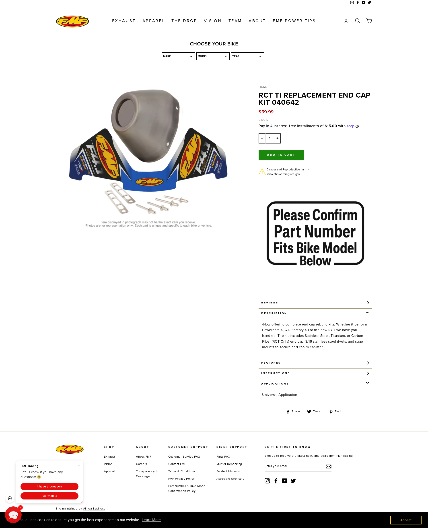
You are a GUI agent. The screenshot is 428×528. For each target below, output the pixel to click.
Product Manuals (228, 471)
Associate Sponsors (230, 479)
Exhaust (124, 20)
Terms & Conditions (181, 471)
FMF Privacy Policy (181, 479)
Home (263, 87)
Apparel (153, 20)
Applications (275, 383)
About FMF (143, 456)
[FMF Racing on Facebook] (276, 480)
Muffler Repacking (229, 464)
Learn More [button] (151, 520)
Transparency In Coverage (147, 474)
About (257, 20)
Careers (141, 464)
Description (274, 313)
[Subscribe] (328, 466)
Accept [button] (406, 520)
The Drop (184, 20)
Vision (213, 20)
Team (235, 20)
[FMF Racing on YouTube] (284, 480)
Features (271, 362)
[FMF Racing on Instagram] (267, 480)
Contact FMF (177, 464)
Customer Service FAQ (184, 456)
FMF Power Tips (294, 20)
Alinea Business (94, 508)
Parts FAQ (223, 456)
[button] (13, 514)
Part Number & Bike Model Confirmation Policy (187, 488)
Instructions (275, 373)
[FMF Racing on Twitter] (293, 480)
